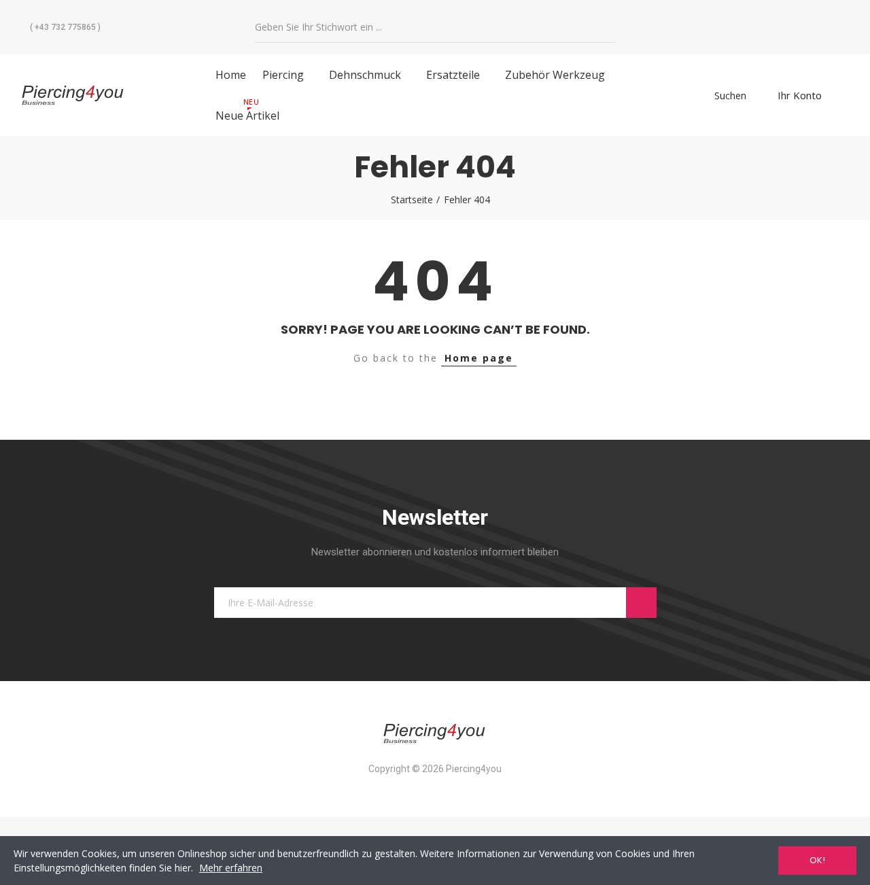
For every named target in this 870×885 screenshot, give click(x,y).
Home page (479, 357)
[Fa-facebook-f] (760, 27)
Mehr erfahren (230, 867)
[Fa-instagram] (844, 27)
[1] (641, 602)
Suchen (606, 27)
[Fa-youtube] (788, 27)
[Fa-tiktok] (816, 27)
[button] (60, 27)
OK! (817, 860)
